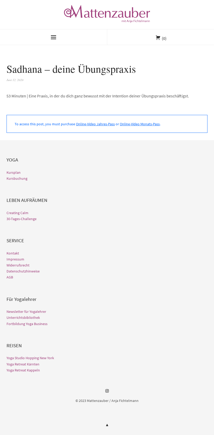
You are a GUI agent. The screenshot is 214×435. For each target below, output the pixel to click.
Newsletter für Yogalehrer (26, 311)
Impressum (15, 259)
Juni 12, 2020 (15, 80)
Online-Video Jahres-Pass (95, 124)
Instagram (107, 393)
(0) (164, 38)
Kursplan (14, 172)
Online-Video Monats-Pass (140, 124)
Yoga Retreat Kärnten (23, 364)
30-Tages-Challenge (22, 218)
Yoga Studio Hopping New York (30, 358)
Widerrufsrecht (18, 265)
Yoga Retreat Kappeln (23, 370)
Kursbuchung (17, 178)
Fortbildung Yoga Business (27, 323)
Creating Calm (17, 212)
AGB (10, 277)
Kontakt (13, 253)
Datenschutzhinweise (23, 271)
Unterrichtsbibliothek (23, 317)
